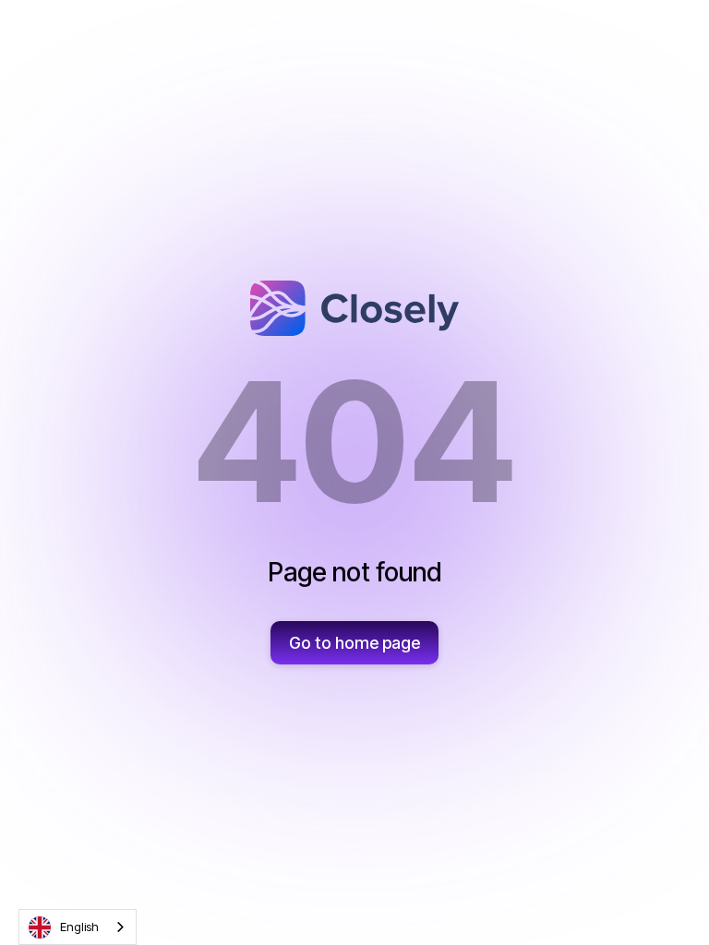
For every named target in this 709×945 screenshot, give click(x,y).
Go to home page (354, 642)
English (79, 926)
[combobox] (77, 927)
